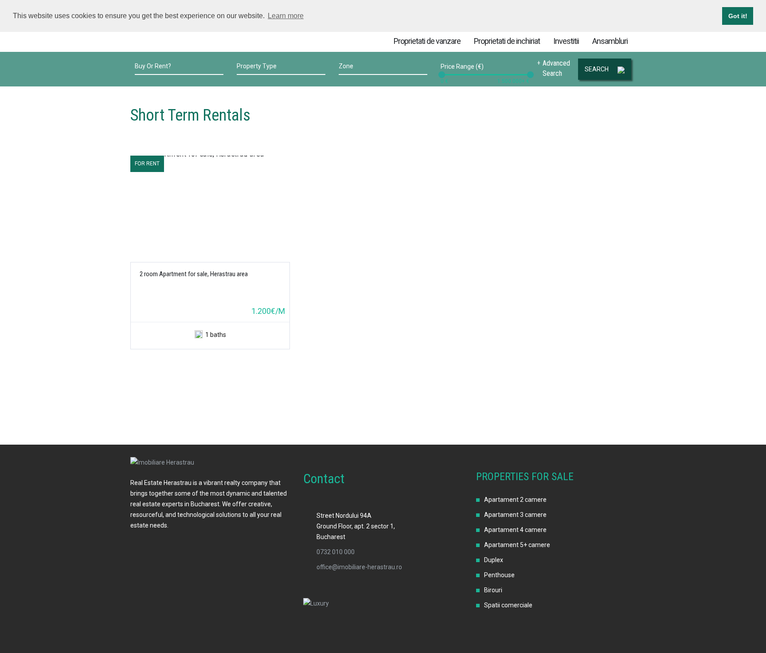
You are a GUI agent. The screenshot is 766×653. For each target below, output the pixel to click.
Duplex (493, 559)
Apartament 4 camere (515, 529)
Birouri (493, 590)
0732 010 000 (336, 551)
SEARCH (597, 69)
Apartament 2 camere (515, 499)
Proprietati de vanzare (427, 41)
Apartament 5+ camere (517, 544)
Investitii (566, 41)
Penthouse (499, 575)
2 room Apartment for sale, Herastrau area (194, 274)
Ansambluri (610, 41)
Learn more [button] (286, 16)
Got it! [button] (737, 16)
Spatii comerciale (508, 605)
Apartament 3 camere (515, 514)
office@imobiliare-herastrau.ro (359, 567)
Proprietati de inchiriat (507, 41)
